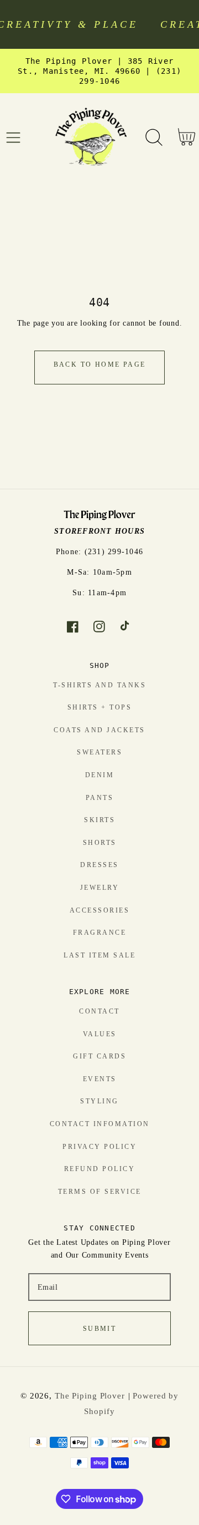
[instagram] (99, 627)
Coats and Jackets (99, 730)
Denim (99, 775)
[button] (13, 137)
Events (100, 1079)
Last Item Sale (99, 955)
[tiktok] (126, 627)
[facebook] (72, 627)
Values (100, 1034)
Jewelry (99, 887)
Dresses (99, 865)
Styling (99, 1101)
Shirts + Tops (99, 707)
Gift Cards (99, 1056)
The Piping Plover (90, 1395)
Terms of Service (100, 1191)
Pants (100, 798)
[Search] (154, 137)
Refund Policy (99, 1169)
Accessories (100, 910)
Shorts (100, 843)
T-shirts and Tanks (99, 685)
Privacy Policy (99, 1147)
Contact (99, 1011)
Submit (99, 1329)
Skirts (99, 820)
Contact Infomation (100, 1124)
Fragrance (100, 932)
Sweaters (99, 752)
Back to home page (100, 364)
